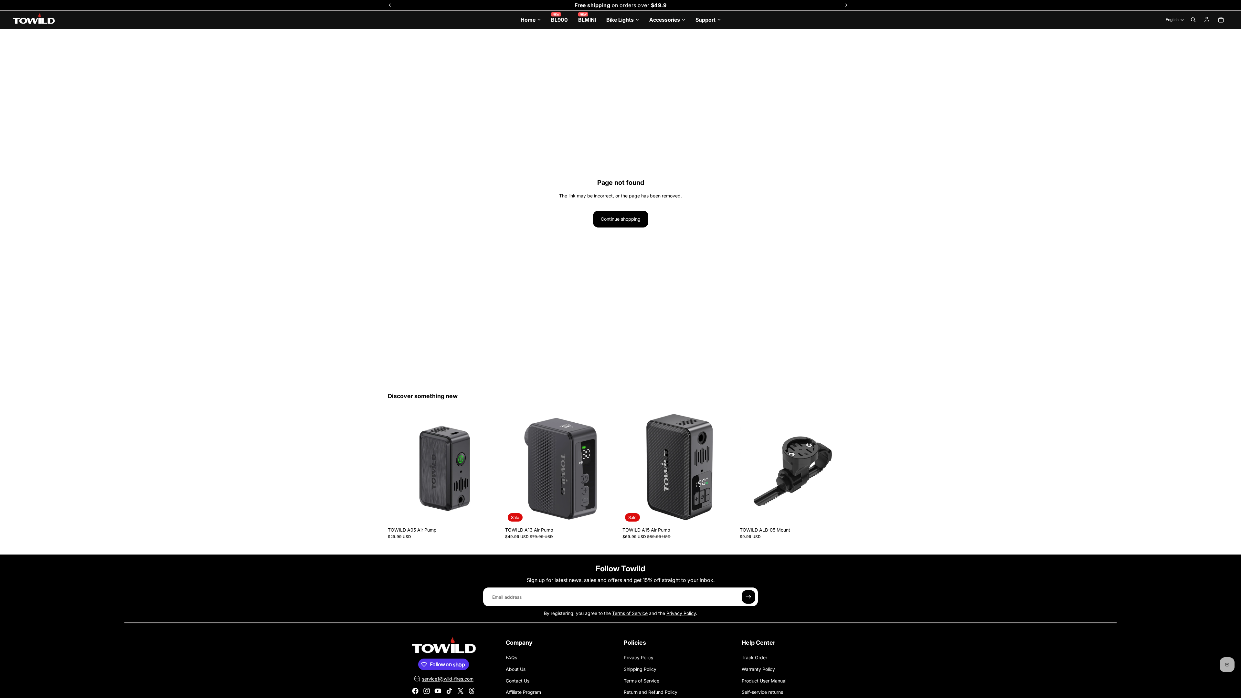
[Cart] (1221, 20)
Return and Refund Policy (650, 692)
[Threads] (472, 691)
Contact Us (517, 680)
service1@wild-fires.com (447, 679)
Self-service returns (762, 692)
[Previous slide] (397, 467)
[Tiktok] (449, 691)
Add (496, 514)
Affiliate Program (523, 692)
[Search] (1193, 20)
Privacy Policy (681, 613)
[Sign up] (748, 597)
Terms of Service (630, 613)
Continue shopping (621, 219)
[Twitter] (460, 691)
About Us (515, 669)
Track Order (754, 657)
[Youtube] (438, 691)
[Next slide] (491, 467)
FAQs (511, 657)
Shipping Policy (640, 669)
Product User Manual (764, 680)
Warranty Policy (758, 669)
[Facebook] (415, 691)
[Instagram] (426, 691)
